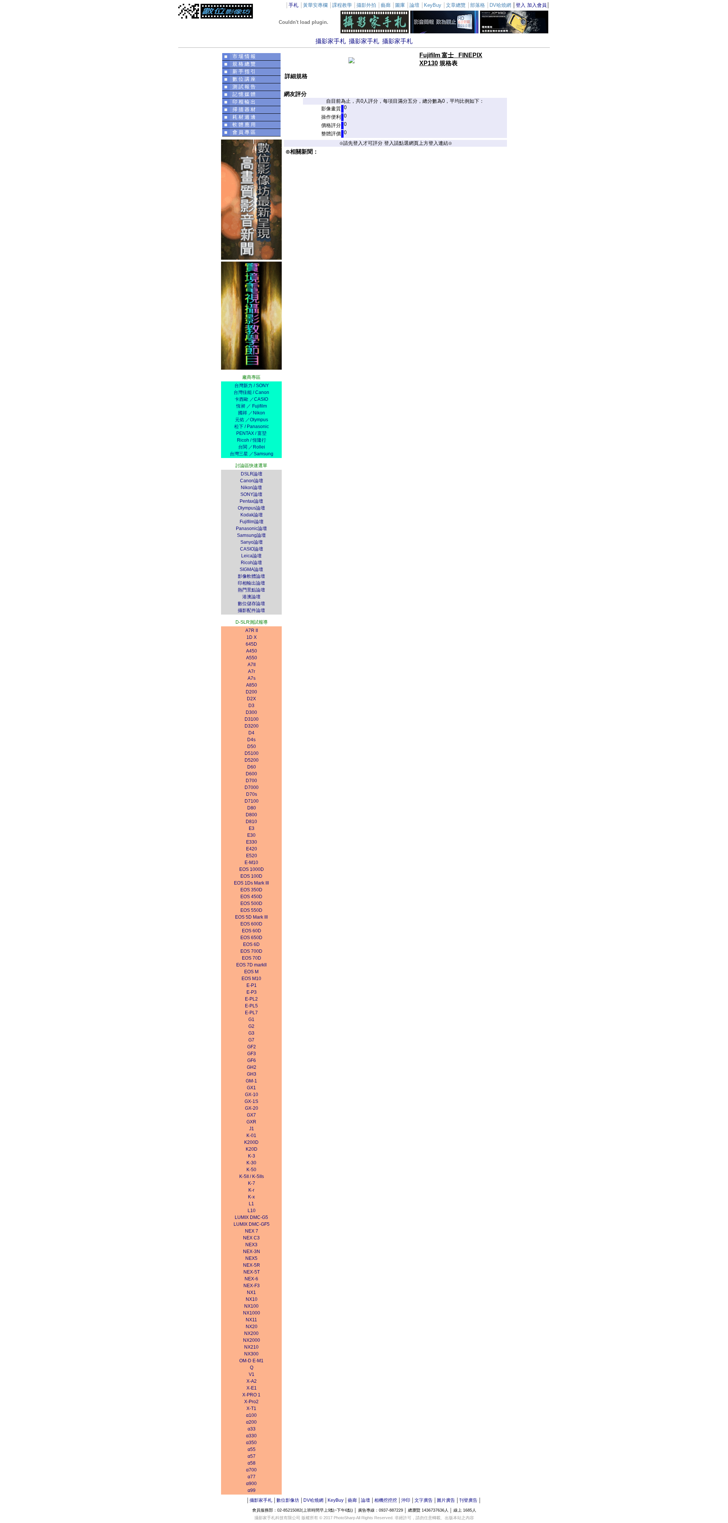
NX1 (251, 1292)
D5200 (252, 760)
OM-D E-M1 (251, 1360)
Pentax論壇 (251, 501)
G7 (251, 1040)
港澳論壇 (251, 596)
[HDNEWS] (444, 32)
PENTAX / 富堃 (251, 433)
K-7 (251, 1183)
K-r (251, 1190)
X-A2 (251, 1381)
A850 (251, 685)
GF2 (251, 1046)
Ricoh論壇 (251, 562)
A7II (252, 664)
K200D (251, 1142)
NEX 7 (251, 1231)
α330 (251, 1435)
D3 (251, 705)
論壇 (365, 1500)
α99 (252, 1490)
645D (251, 644)
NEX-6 (251, 1278)
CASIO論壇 (251, 549)
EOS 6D (251, 944)
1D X (251, 637)
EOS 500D (251, 903)
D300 (251, 712)
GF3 (251, 1053)
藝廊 (352, 1500)
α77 (252, 1476)
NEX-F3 (251, 1285)
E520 (251, 855)
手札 (293, 5)
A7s (252, 678)
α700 (251, 1470)
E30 (251, 835)
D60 (251, 767)
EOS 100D (251, 876)
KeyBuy (336, 1500)
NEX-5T (251, 1272)
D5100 (252, 753)
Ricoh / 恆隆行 (251, 440)
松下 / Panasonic (251, 426)
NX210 (251, 1347)
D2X (251, 698)
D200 (251, 692)
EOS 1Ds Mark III (251, 883)
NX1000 (251, 1313)
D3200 (252, 726)
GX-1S (251, 1101)
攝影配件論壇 (251, 610)
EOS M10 (251, 978)
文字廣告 (423, 1500)
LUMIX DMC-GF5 (252, 1224)
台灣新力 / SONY (251, 385)
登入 (521, 5)
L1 (251, 1203)
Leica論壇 (251, 555)
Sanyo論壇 (251, 542)
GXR (251, 1122)
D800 (251, 814)
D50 (251, 746)
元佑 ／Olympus (251, 419)
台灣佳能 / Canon (251, 392)
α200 (251, 1422)
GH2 (251, 1067)
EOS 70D (251, 958)
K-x (251, 1197)
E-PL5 (251, 1006)
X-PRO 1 (251, 1395)
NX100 (251, 1306)
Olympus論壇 (251, 508)
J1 (251, 1128)
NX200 (251, 1333)
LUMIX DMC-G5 (251, 1217)
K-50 (251, 1169)
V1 (251, 1374)
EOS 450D (251, 896)
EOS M (251, 971)
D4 (251, 733)
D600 (251, 773)
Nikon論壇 (251, 487)
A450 (251, 651)
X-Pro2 (251, 1401)
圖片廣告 (446, 1500)
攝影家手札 (330, 41)
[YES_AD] (251, 367)
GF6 (251, 1060)
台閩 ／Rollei (251, 447)
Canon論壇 (251, 480)
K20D (251, 1149)
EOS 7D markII (251, 965)
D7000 (252, 787)
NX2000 (251, 1340)
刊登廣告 (468, 1500)
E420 (251, 849)
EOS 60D (251, 930)
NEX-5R (251, 1265)
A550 (251, 657)
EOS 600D (251, 924)
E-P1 (251, 985)
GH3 (251, 1074)
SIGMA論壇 (251, 569)
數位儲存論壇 (251, 603)
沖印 (405, 1500)
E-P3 (251, 992)
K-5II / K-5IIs (251, 1176)
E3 (251, 828)
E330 (251, 842)
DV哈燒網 (313, 1500)
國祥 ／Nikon (251, 413)
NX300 (251, 1354)
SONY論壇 (251, 494)
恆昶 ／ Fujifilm (251, 406)
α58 (252, 1463)
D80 (251, 808)
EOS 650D (251, 937)
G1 (251, 1019)
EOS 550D (251, 910)
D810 (251, 821)
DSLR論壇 (251, 474)
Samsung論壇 (251, 535)
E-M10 (251, 862)
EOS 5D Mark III (251, 917)
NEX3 (251, 1244)
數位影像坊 (287, 1500)
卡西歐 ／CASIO (251, 399)
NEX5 (251, 1258)
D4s (251, 739)
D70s (251, 794)
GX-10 (251, 1094)
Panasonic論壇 (251, 528)
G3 (251, 1033)
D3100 (252, 719)
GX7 (251, 1115)
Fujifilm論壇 (252, 521)
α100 (251, 1415)
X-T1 (251, 1408)
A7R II (251, 630)
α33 (252, 1429)
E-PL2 (251, 999)
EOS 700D (251, 951)
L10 (252, 1210)
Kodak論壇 (251, 515)
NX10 (251, 1299)
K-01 (251, 1135)
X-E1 (251, 1388)
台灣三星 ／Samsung (251, 453)
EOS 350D (251, 889)
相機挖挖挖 (385, 1500)
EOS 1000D (251, 869)
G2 (251, 1026)
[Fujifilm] (514, 32)
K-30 (251, 1162)
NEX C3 (251, 1238)
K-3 (251, 1156)
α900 (251, 1483)
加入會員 (537, 5)
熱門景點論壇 (251, 590)
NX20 (251, 1326)
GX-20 (251, 1108)
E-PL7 (251, 1012)
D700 (251, 780)
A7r (251, 671)
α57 (252, 1456)
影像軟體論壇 (251, 576)
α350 (251, 1442)
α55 (252, 1449)
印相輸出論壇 (251, 583)
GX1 (251, 1087)
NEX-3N (251, 1251)
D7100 (252, 801)
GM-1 (251, 1081)
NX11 (251, 1319)
